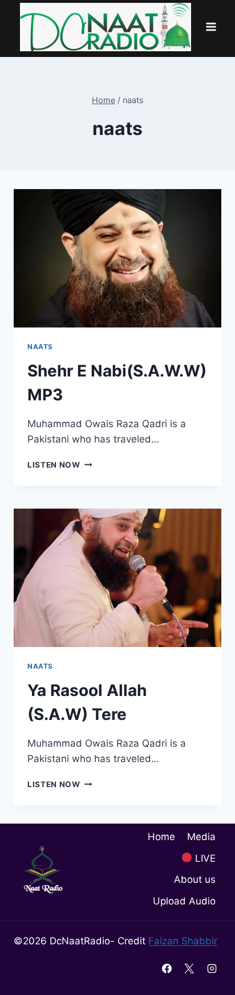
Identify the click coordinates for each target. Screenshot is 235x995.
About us (195, 879)
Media (201, 836)
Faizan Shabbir (182, 941)
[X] (189, 968)
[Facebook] (167, 968)
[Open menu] (210, 27)
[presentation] (117, 258)
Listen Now (59, 464)
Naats (40, 346)
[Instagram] (211, 968)
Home (161, 836)
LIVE (204, 858)
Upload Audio (184, 901)
